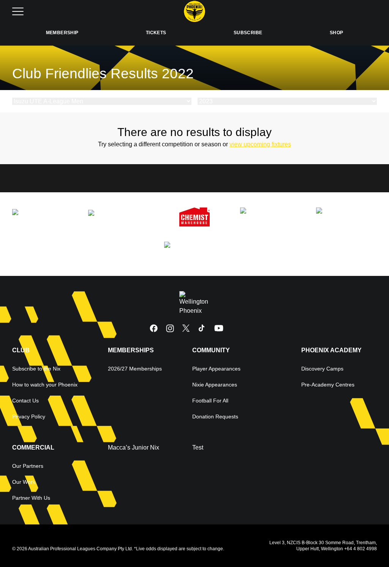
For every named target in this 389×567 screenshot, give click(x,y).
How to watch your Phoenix (44, 385)
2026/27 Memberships (135, 369)
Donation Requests (215, 416)
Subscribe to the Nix (36, 369)
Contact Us (25, 401)
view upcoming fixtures (260, 144)
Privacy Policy (28, 416)
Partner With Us (31, 498)
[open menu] (18, 11)
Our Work (23, 482)
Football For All (210, 401)
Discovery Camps (322, 369)
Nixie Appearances (214, 385)
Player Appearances (216, 369)
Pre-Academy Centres (327, 385)
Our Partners (27, 466)
